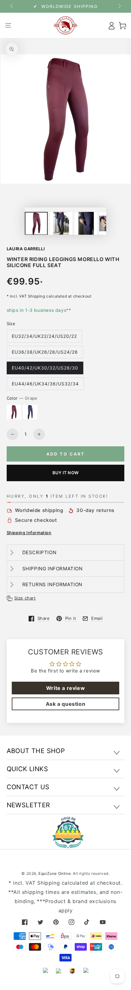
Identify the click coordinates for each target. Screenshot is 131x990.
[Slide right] (119, 6)
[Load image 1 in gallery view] (36, 223)
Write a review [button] (65, 688)
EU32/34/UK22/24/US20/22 (44, 336)
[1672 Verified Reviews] (65, 844)
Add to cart (65, 453)
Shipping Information (29, 532)
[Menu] (8, 25)
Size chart (25, 597)
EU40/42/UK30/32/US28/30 (45, 367)
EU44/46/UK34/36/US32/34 (45, 383)
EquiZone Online (54, 873)
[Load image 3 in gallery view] (61, 223)
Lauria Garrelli (26, 248)
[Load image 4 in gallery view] (85, 223)
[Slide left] (12, 6)
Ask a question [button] (65, 704)
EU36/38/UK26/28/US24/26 (45, 352)
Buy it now (65, 472)
